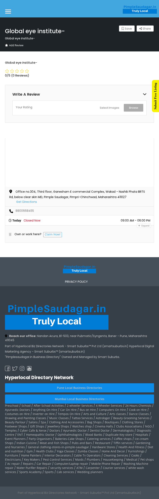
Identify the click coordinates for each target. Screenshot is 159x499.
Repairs (28, 464)
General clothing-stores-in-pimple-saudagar (58, 447)
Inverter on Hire (44, 414)
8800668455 (25, 211)
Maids (79, 459)
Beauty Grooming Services (131, 418)
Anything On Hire (45, 410)
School (26, 406)
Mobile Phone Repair (105, 464)
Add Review (16, 45)
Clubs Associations (129, 426)
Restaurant (102, 443)
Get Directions (26, 202)
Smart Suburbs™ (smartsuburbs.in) (59, 351)
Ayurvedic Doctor (75, 430)
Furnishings (136, 451)
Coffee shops (123, 439)
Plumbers (93, 459)
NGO (148, 426)
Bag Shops (94, 422)
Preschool (11, 406)
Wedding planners (90, 472)
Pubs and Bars (82, 443)
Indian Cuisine (27, 443)
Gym (29, 451)
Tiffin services (122, 443)
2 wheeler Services (80, 406)
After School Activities (49, 406)
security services (61, 468)
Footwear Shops (16, 426)
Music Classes (59, 418)
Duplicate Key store (118, 435)
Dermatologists (123, 430)
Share (146, 29)
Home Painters (31, 455)
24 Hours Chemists (138, 406)
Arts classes (118, 414)
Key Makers (32, 459)
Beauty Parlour (15, 422)
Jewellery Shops (58, 426)
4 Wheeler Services (109, 406)
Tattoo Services (82, 418)
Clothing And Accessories (66, 422)
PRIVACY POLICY (76, 282)
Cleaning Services (116, 455)
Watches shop (82, 426)
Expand (145, 225)
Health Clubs (45, 451)
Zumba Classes (88, 451)
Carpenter (93, 468)
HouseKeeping (113, 459)
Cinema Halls (104, 426)
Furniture (11, 455)
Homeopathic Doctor (40, 435)
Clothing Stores (132, 422)
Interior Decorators (58, 455)
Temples (11, 430)
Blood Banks (93, 435)
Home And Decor (113, 451)
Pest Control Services (57, 459)
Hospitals (141, 435)
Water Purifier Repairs (32, 468)
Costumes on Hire (17, 414)
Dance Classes (139, 414)
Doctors (54, 430)
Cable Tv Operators (87, 455)
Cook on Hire (138, 410)
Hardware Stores (103, 447)
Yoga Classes (66, 451)
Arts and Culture (94, 414)
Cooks (135, 455)
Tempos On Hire (69, 414)
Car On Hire (68, 410)
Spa (43, 422)
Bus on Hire (88, 410)
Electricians (13, 459)
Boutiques (112, 422)
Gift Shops (37, 426)
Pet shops (147, 459)
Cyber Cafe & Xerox (33, 430)
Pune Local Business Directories (79, 388)
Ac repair (13, 464)
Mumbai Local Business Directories (79, 399)
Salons (33, 422)
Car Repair (44, 464)
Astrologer (103, 418)
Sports (49, 472)
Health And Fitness (131, 447)
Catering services (99, 439)
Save (128, 29)
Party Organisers (40, 439)
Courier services (114, 468)
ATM (79, 468)
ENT (20, 435)
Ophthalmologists (70, 435)
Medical (131, 459)
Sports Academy (30, 472)
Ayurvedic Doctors (17, 410)
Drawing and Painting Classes (25, 418)
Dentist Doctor (100, 430)
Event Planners (15, 439)
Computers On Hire (112, 410)
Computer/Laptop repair (71, 464)
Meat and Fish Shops (54, 443)
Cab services (65, 472)
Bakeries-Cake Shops (69, 439)
